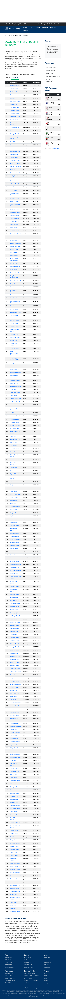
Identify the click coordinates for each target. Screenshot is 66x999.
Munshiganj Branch (15, 668)
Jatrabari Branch (14, 369)
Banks (24, 27)
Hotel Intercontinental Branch (14, 353)
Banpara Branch (14, 729)
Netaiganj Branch (14, 706)
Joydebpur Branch (15, 516)
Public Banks (8, 960)
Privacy (45, 975)
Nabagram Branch (15, 640)
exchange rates (55, 148)
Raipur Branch (13, 619)
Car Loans (27, 960)
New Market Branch (15, 428)
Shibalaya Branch (14, 644)
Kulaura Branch (14, 653)
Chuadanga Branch (15, 212)
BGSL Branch (13, 227)
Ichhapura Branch (14, 665)
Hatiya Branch (13, 760)
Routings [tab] (15, 77)
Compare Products (51, 67)
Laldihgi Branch (14, 176)
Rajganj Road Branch (15, 246)
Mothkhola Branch (15, 603)
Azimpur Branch (14, 263)
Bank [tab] (7, 74)
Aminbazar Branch (15, 252)
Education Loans (28, 967)
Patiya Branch (13, 190)
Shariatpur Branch (14, 837)
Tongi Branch (13, 522)
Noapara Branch (14, 552)
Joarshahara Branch (15, 372)
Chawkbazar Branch (15, 101)
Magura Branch (14, 631)
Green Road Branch (15, 337)
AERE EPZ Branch (14, 249)
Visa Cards (46, 964)
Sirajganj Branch (14, 846)
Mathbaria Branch (14, 793)
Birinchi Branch (14, 500)
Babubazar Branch (15, 266)
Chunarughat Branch (15, 533)
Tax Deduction (28, 983)
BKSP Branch (13, 509)
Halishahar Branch (15, 163)
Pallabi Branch (13, 436)
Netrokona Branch (15, 741)
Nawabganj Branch (15, 419)
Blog (59, 24)
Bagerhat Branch (14, 85)
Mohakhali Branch (14, 405)
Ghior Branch (13, 634)
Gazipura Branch (14, 513)
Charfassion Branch (15, 107)
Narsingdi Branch (14, 723)
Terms (45, 978)
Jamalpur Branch (14, 545)
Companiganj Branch (15, 234)
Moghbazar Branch (15, 402)
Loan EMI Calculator (29, 973)
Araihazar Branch (14, 693)
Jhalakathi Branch (14, 555)
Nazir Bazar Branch (15, 894)
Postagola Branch (14, 448)
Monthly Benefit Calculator (31, 980)
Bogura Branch (14, 119)
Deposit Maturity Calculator (31, 975)
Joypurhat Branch (14, 561)
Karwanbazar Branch (15, 386)
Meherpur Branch (14, 647)
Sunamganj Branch (15, 863)
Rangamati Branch (15, 822)
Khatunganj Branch (15, 173)
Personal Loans (28, 962)
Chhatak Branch (14, 855)
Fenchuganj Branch (15, 882)
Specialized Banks (9, 967)
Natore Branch (14, 738)
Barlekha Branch (14, 650)
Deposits (44, 27)
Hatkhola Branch (14, 348)
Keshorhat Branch (14, 802)
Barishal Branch (14, 98)
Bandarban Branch (15, 92)
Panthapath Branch (15, 439)
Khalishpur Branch (14, 573)
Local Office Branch (15, 392)
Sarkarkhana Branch (15, 726)
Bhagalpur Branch (14, 586)
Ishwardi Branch (14, 774)
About (45, 973)
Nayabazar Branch (15, 425)
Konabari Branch (14, 519)
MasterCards (47, 967)
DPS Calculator (28, 978)
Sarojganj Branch (14, 215)
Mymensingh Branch (15, 684)
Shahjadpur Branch (15, 843)
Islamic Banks (8, 964)
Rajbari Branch (14, 799)
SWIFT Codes (49, 73)
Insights (25, 30)
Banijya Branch (14, 284)
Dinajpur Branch (14, 485)
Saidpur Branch (14, 748)
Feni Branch (13, 503)
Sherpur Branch (14, 840)
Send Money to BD (43, 24)
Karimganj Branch (14, 594)
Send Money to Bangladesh (50, 80)
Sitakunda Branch (14, 209)
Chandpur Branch (14, 134)
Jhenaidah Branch (14, 558)
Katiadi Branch (14, 597)
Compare (52, 27)
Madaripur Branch (14, 625)
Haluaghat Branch (14, 681)
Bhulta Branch (13, 696)
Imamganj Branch (14, 363)
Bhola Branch (13, 104)
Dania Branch (13, 298)
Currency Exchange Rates (53, 76)
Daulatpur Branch (14, 567)
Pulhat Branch (13, 491)
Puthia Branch (13, 811)
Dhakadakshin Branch (15, 879)
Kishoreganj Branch (15, 600)
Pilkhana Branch (14, 442)
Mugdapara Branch (15, 416)
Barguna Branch (14, 95)
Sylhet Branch (13, 902)
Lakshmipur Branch (15, 616)
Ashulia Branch (14, 255)
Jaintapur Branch (14, 888)
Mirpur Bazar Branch (15, 539)
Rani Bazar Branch (15, 815)
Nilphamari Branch (15, 745)
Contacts (46, 980)
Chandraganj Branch (15, 613)
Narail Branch (13, 690)
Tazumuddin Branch (15, 116)
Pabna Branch (13, 777)
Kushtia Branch (14, 609)
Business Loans (28, 964)
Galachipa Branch (14, 784)
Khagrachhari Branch (15, 564)
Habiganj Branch (14, 536)
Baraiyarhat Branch (15, 151)
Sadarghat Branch (14, 198)
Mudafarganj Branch (15, 243)
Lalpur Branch (13, 735)
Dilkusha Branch (14, 309)
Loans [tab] (8, 77)
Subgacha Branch (14, 849)
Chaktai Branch (14, 157)
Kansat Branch (14, 142)
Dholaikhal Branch (14, 306)
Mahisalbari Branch (15, 805)
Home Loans (27, 957)
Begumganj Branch (15, 754)
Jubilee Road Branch (15, 166)
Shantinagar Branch (15, 471)
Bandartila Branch (14, 148)
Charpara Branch (14, 678)
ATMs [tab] (33, 74)
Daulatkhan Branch (15, 110)
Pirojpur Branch (14, 796)
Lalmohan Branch (14, 113)
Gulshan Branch (14, 340)
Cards (37, 27)
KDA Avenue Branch (15, 570)
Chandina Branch (14, 230)
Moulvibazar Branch (15, 413)
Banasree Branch (14, 273)
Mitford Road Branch (15, 398)
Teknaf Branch (14, 224)
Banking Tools (53, 24)
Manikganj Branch (14, 637)
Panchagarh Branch (15, 780)
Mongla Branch (14, 88)
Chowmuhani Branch (15, 757)
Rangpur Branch (14, 830)
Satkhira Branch (14, 833)
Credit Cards (47, 957)
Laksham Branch (14, 240)
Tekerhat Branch (14, 628)
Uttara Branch (13, 482)
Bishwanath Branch (15, 872)
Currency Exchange (10, 978)
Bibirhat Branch (14, 154)
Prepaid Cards (47, 962)
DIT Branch (13, 699)
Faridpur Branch (14, 497)
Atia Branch (13, 905)
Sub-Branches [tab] (24, 74)
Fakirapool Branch (14, 326)
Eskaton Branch (14, 323)
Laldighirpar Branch (15, 891)
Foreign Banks (8, 962)
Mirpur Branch (13, 395)
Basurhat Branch (14, 751)
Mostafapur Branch (15, 656)
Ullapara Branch (14, 852)
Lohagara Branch (14, 184)
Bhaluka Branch (14, 675)
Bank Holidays (8, 983)
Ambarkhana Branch (15, 866)
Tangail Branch (14, 908)
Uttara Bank (18, 35)
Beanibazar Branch (15, 869)
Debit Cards (47, 960)
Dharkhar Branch (14, 127)
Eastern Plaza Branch (15, 312)
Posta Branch (13, 445)
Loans (30, 27)
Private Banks (8, 957)
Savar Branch (13, 467)
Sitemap (46, 983)
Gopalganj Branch (14, 525)
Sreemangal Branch (15, 662)
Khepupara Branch (15, 787)
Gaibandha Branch (15, 506)
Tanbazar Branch (14, 712)
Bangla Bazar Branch (15, 281)
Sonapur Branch (14, 768)
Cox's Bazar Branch (15, 221)
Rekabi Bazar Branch (15, 671)
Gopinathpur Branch (15, 131)
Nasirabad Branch (14, 187)
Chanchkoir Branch (15, 732)
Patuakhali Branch (14, 790)
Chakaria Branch (14, 218)
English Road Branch (15, 320)
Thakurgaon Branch (15, 911)
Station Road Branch (15, 494)
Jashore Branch (14, 548)
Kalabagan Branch (15, 380)
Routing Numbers (50, 70)
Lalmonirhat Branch (15, 622)
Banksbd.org (30, 988)
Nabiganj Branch (14, 542)
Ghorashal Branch (14, 715)
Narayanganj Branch (15, 702)
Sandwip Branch (14, 201)
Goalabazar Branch (15, 885)
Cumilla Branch (14, 237)
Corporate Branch (14, 295)
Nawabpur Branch (14, 422)
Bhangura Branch (14, 771)
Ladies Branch (13, 389)
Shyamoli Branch (14, 474)
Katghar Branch (14, 170)
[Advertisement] (33, 11)
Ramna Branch (14, 452)
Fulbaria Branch (14, 334)
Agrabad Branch (14, 145)
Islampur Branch (14, 366)
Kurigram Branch (14, 606)
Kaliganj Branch (14, 383)
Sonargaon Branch (15, 709)
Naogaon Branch (14, 687)
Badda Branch (13, 269)
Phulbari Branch (14, 488)
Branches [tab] (15, 74)
